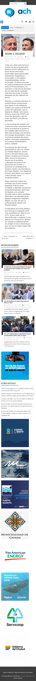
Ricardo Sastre (26, 307)
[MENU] (1, 22)
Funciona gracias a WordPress (11, 676)
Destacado (8, 35)
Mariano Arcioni (20, 59)
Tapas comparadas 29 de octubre (9, 237)
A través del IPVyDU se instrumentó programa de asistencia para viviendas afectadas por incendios (17, 268)
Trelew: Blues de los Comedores (28, 237)
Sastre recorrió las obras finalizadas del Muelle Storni (16, 302)
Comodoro (9, 317)
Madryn (9, 284)
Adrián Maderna (9, 59)
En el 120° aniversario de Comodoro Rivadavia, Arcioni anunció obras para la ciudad (17, 334)
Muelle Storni (18, 307)
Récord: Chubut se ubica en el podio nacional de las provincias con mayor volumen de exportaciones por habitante (17, 406)
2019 (28, 57)
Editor (21, 57)
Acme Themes (18, 678)
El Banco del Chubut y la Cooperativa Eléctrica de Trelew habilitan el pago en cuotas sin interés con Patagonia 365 (16, 413)
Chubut (3, 35)
